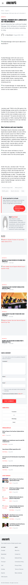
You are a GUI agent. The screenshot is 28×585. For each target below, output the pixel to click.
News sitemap (18, 573)
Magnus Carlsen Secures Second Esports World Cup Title (12, 341)
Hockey (3, 569)
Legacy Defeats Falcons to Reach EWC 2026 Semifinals (13, 314)
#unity (23, 191)
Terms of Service (19, 569)
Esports (7, 10)
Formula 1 (3, 561)
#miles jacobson (18, 187)
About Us (17, 550)
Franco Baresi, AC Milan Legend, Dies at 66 (11, 449)
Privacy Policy (18, 565)
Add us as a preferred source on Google (19, 208)
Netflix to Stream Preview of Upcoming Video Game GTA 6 (13, 261)
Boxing (2, 558)
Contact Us (17, 554)
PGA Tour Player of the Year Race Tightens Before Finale (16, 479)
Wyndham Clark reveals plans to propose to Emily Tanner (16, 497)
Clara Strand (9, 35)
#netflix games (5, 191)
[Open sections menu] (2, 3)
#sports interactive (15, 191)
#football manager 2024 (7, 187)
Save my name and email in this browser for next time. (14, 390)
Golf (3, 435)
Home (2, 10)
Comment (5, 361)
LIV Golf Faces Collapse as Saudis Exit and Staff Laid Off (16, 488)
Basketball (3, 554)
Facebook (14, 411)
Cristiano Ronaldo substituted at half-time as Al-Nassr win (16, 506)
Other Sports (4, 576)
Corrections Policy (19, 561)
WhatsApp (14, 418)
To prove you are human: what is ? (12, 393)
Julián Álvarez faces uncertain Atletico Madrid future (16, 515)
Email (4, 382)
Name (4, 376)
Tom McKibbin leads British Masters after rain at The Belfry (17, 524)
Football (5, 444)
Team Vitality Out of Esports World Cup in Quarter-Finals (13, 287)
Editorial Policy (18, 558)
